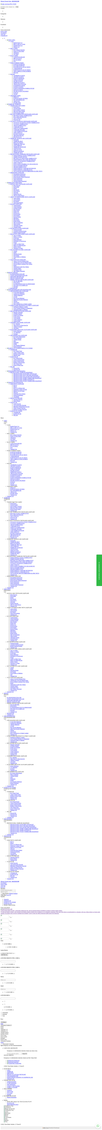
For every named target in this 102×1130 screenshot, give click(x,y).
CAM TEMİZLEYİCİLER (17, 530)
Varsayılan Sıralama (6, 1041)
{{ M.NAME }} (10, 992)
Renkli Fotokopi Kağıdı (16, 646)
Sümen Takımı (14, 662)
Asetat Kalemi (13, 617)
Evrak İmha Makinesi (15, 721)
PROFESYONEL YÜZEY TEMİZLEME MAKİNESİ (24, 831)
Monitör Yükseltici (15, 744)
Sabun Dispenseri (14, 583)
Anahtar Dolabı (14, 776)
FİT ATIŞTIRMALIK (15, 490)
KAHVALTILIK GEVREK (17, 489)
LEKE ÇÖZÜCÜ (14, 564)
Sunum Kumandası (15, 851)
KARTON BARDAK (16, 452)
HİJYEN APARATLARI (13, 701)
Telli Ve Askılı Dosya (15, 604)
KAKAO (12, 482)
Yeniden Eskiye (5, 1032)
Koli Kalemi (13, 627)
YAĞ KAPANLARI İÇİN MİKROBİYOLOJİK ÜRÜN (24, 573)
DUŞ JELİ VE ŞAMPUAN (17, 709)
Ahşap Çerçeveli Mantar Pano (17, 679)
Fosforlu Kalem (14, 620)
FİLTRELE (3, 1022)
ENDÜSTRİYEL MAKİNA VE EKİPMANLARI (20, 1077)
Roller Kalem (13, 633)
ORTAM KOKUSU (15, 535)
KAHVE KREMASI (15, 467)
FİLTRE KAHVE (14, 470)
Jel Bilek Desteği (14, 746)
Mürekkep (12, 630)
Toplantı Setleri (14, 686)
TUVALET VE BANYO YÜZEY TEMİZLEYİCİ (23, 522)
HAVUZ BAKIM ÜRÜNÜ (17, 567)
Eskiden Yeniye (4, 1034)
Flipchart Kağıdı (14, 670)
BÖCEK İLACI (14, 536)
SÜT (11, 447)
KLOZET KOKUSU (15, 533)
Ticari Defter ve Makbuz (16, 673)
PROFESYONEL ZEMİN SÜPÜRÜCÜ (20, 830)
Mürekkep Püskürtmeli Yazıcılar (18, 866)
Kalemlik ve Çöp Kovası (16, 656)
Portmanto (12, 779)
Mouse (12, 843)
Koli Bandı (13, 612)
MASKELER (10, 713)
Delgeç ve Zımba (14, 652)
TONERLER (13, 873)
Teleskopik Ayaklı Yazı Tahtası (18, 684)
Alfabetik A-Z (4, 1029)
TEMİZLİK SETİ (14, 553)
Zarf (11, 674)
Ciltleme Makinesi (14, 724)
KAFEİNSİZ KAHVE (16, 475)
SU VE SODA (14, 446)
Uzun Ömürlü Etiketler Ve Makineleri (19, 739)
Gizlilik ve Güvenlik (12, 1087)
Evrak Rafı (13, 653)
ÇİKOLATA (13, 492)
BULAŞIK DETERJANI (16, 515)
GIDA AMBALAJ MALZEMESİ (19, 459)
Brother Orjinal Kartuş (16, 806)
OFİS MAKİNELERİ (9, 716)
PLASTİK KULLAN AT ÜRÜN (18, 455)
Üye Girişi (9, 1093)
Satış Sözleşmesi (11, 1084)
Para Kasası (13, 599)
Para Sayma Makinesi (15, 727)
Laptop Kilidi (13, 753)
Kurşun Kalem (14, 629)
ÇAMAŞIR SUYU (15, 526)
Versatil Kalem (14, 639)
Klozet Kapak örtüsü (15, 509)
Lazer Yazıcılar (14, 863)
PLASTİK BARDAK (15, 453)
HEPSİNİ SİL (4, 954)
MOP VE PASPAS (15, 543)
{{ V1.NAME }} (10, 964)
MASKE (12, 710)
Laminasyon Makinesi (15, 723)
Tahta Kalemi (13, 636)
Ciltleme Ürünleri (14, 760)
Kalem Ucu (13, 624)
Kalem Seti (13, 623)
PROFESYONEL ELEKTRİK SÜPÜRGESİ (21, 824)
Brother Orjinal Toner (15, 796)
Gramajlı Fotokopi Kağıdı (16, 644)
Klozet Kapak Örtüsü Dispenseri (18, 580)
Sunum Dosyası (14, 603)
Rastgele (3, 1038)
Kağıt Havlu (13, 503)
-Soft (43, 1127)
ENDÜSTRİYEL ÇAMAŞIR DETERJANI (21, 570)
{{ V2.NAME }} (10, 973)
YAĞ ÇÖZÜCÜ (14, 516)
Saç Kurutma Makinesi (16, 781)
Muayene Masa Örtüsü (16, 507)
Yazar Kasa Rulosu (15, 613)
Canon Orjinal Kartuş (15, 803)
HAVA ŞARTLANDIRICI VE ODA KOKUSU (22, 566)
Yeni (3, 1016)
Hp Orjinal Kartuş (14, 801)
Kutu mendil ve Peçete (16, 506)
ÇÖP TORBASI (14, 546)
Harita (11, 683)
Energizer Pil (13, 814)
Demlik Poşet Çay (14, 429)
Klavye (12, 841)
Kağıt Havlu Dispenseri (16, 579)
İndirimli (5, 1014)
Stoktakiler (5, 1012)
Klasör (12, 597)
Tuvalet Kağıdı (14, 505)
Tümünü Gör (13, 432)
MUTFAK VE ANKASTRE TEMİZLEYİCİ (21, 560)
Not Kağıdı (13, 672)
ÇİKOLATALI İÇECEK (16, 473)
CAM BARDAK (14, 456)
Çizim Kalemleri (14, 619)
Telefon (12, 730)
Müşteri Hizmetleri (11, 1097)
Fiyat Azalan (4, 1036)
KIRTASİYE (7, 589)
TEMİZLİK (7, 497)
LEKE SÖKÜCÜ (14, 532)
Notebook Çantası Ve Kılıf (17, 846)
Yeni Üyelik (10, 1091)
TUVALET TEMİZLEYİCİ (17, 523)
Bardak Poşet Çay (14, 426)
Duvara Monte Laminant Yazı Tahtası (19, 682)
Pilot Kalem (13, 632)
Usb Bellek (13, 853)
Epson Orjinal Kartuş (15, 804)
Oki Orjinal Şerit (14, 807)
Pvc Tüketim (13, 757)
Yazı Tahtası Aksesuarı (16, 689)
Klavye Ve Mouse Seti (16, 844)
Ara (17, 6)
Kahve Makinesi (14, 766)
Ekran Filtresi (13, 858)
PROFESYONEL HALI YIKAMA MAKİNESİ (22, 826)
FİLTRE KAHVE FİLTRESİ (17, 480)
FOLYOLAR (13, 517)
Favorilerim (3, 883)
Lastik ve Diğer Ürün (15, 659)
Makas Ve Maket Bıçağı (16, 660)
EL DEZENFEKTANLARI (14, 697)
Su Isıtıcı (12, 769)
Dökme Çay (13, 430)
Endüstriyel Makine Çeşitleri (17, 737)
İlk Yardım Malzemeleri (16, 773)
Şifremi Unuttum (13, 893)
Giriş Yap (3, 885)
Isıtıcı (11, 777)
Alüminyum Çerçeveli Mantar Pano (19, 680)
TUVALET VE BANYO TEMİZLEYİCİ (21, 563)
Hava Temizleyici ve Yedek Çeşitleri (19, 733)
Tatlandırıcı (13, 437)
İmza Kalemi (13, 622)
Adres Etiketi (13, 609)
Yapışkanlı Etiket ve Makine (17, 740)
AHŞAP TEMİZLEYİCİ (16, 525)
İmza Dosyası (13, 594)
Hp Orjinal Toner (14, 793)
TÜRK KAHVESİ (15, 469)
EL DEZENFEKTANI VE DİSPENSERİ (21, 707)
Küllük (12, 780)
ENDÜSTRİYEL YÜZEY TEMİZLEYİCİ (21, 557)
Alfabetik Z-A (4, 1031)
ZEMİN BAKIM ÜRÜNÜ (17, 559)
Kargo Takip (4, 884)
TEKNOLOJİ (7, 836)
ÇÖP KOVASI (14, 549)
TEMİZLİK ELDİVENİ (16, 547)
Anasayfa (6, 899)
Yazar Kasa (13, 731)
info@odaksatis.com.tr (12, 1104)
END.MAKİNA (8, 819)
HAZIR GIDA (14, 493)
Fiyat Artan (3, 1035)
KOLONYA (13, 706)
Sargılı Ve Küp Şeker (15, 436)
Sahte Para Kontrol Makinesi (17, 729)
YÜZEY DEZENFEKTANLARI (15, 699)
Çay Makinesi (13, 767)
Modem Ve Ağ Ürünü (15, 847)
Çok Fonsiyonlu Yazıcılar (16, 864)
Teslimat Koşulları (11, 1081)
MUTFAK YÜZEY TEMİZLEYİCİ (19, 513)
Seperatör (12, 602)
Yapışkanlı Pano (14, 687)
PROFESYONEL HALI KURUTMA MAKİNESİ (23, 827)
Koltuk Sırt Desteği (15, 747)
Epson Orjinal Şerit (15, 809)
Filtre (2, 1023)
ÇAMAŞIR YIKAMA (16, 529)
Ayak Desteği (13, 750)
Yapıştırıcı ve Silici (15, 663)
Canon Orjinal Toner (15, 794)
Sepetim (9, 1094)
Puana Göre (4, 1039)
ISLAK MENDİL (14, 704)
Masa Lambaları (14, 774)
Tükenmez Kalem (14, 637)
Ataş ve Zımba (14, 650)
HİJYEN (6, 693)
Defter (11, 669)
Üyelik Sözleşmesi (11, 1083)
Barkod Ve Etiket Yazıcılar (17, 868)
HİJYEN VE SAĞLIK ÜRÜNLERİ (16, 1074)
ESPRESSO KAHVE (15, 472)
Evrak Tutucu (13, 749)
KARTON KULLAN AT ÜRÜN (18, 457)
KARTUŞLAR (14, 874)
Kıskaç (12, 657)
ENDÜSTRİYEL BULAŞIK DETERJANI (21, 562)
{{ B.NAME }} (10, 983)
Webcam (12, 848)
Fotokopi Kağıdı (14, 643)
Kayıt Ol (3, 887)
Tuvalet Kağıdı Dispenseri (16, 584)
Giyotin (12, 726)
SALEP (12, 483)
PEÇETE (12, 460)
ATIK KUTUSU (14, 550)
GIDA (5, 420)
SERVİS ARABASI (15, 552)
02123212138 (10, 1103)
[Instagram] (12, 1062)
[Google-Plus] (14, 1063)
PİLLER (12, 876)
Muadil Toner (13, 797)
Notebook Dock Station (16, 850)
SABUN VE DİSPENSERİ (17, 527)
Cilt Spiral (12, 761)
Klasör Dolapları (14, 783)
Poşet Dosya (13, 600)
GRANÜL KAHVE (15, 466)
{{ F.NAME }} (10, 1010)
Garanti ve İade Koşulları (13, 1086)
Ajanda (12, 667)
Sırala (2, 1042)
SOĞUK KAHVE (15, 479)
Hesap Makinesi (14, 654)
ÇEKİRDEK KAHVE (16, 465)
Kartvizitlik (13, 596)
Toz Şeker (12, 439)
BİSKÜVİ (12, 487)
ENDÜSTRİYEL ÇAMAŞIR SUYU (19, 572)
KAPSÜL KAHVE (15, 476)
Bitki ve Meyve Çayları (16, 427)
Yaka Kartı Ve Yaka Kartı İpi (17, 759)
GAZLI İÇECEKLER (16, 443)
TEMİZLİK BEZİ (14, 542)
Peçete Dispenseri (14, 582)
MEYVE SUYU (14, 445)
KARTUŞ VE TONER (10, 787)
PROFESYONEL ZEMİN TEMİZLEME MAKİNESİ (24, 829)
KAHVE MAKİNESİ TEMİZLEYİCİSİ (20, 477)
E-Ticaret (47, 1127)
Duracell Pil (13, 813)
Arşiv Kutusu (13, 610)
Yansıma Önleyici (14, 857)
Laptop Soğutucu (14, 751)
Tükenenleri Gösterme (8, 1044)
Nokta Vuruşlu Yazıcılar (16, 867)
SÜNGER (12, 540)
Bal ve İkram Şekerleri (16, 435)
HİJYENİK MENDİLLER (14, 700)
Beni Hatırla (6, 893)
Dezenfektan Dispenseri (16, 577)
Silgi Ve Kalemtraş (15, 634)
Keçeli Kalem (13, 626)
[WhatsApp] (13, 1060)
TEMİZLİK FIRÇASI (16, 544)
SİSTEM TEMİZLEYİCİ (16, 569)
